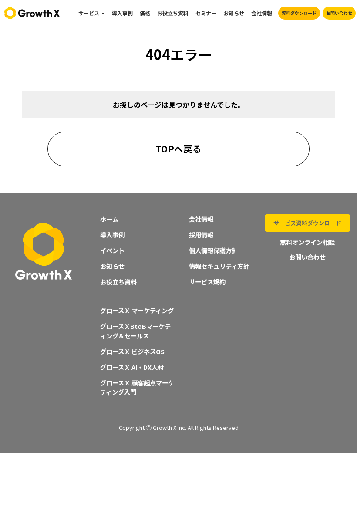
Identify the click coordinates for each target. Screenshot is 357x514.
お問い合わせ (339, 13)
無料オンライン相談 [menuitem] (307, 242)
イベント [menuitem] (112, 250)
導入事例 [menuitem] (122, 13)
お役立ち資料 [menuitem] (173, 13)
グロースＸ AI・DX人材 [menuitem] (132, 367)
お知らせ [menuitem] (233, 13)
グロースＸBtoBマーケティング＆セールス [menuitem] (135, 330)
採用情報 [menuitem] (201, 234)
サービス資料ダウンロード (307, 223)
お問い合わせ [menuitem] (307, 256)
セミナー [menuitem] (205, 13)
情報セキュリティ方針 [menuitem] (219, 266)
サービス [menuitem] (88, 13)
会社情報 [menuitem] (261, 13)
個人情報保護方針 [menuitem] (213, 250)
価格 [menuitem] (145, 13)
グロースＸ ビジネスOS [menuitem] (132, 351)
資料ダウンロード (299, 13)
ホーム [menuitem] (109, 218)
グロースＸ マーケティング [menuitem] (137, 310)
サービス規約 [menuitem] (207, 281)
